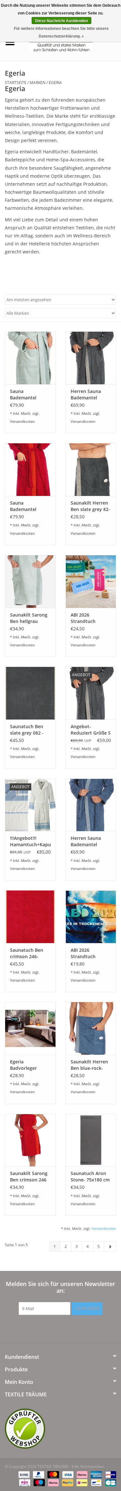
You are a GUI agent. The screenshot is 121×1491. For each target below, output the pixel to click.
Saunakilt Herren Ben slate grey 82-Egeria (90, 506)
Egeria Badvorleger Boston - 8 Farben (29, 1065)
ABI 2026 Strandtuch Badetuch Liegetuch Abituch (91, 618)
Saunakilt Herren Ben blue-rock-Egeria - (89, 1065)
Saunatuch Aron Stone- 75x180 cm (90, 1176)
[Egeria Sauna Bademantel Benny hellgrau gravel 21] (30, 357)
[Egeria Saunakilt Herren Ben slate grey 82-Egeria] (91, 469)
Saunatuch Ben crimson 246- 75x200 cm (26, 953)
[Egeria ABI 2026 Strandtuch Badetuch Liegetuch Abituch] (91, 581)
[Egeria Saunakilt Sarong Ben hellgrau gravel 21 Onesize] (30, 581)
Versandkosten (22, 421)
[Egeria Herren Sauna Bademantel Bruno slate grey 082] (91, 357)
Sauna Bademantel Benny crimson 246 (26, 506)
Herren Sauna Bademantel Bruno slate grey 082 (89, 394)
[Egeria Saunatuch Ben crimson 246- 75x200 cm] (30, 916)
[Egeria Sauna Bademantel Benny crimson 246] (30, 469)
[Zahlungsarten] (23, 1474)
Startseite (15, 82)
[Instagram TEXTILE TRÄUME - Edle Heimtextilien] (95, 1328)
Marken (37, 82)
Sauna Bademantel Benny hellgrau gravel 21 (26, 394)
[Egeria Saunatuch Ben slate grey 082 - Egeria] (30, 693)
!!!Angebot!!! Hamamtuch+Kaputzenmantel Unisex (30, 841)
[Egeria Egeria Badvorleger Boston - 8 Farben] (30, 1028)
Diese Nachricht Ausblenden (61, 21)
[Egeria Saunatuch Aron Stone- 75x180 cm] (91, 1140)
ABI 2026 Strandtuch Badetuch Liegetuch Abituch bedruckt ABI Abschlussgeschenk (91, 953)
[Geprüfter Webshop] (60, 1429)
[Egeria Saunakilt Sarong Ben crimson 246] (30, 1140)
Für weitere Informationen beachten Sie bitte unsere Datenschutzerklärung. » (61, 32)
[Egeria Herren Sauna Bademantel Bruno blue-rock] (91, 805)
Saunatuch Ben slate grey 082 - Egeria (27, 729)
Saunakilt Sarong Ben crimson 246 (28, 1176)
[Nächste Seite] (110, 1246)
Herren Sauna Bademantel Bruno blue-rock (88, 841)
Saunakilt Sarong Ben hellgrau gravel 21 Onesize (29, 618)
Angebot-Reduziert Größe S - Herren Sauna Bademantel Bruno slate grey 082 (91, 729)
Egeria (55, 82)
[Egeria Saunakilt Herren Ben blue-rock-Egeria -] (91, 1028)
